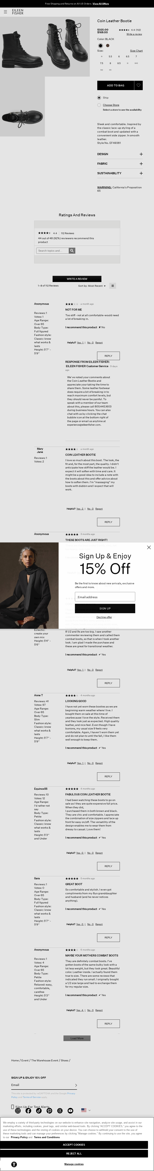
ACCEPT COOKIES (74, 1144)
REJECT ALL (74, 1153)
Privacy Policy (21, 1137)
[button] (14, 1164)
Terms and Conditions (47, 1137)
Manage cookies (74, 1164)
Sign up (105, 608)
